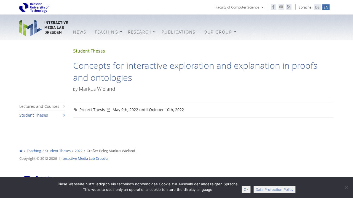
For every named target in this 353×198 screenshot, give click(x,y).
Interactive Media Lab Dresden (44, 28)
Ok (246, 189)
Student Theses (33, 115)
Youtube (281, 7)
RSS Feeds (289, 7)
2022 (78, 150)
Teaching (34, 150)
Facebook (273, 7)
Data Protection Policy (274, 189)
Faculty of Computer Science (237, 7)
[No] (346, 187)
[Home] (21, 151)
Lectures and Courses (39, 106)
